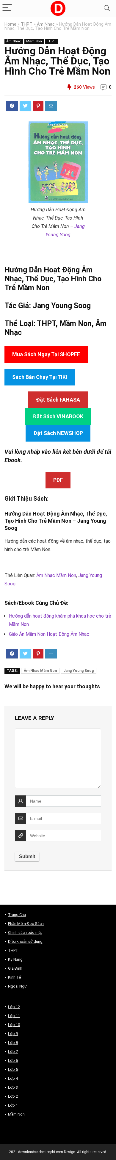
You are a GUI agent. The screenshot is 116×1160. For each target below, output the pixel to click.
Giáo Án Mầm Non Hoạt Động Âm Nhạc (49, 634)
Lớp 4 (13, 1078)
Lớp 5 (13, 1069)
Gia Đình (15, 968)
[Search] (107, 8)
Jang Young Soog (62, 305)
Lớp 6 (13, 1060)
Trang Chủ (17, 914)
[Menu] (7, 8)
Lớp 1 (13, 1105)
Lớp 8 (13, 1042)
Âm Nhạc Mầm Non (56, 575)
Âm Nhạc (46, 24)
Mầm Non (34, 41)
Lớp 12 (14, 1007)
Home (10, 24)
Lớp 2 (13, 1096)
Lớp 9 (13, 1033)
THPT (26, 24)
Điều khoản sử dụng (25, 941)
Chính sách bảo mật (25, 932)
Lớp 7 (13, 1051)
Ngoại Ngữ (17, 986)
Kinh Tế (14, 977)
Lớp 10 (14, 1024)
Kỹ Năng (15, 959)
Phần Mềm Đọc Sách (26, 923)
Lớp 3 (13, 1087)
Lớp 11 (14, 1016)
